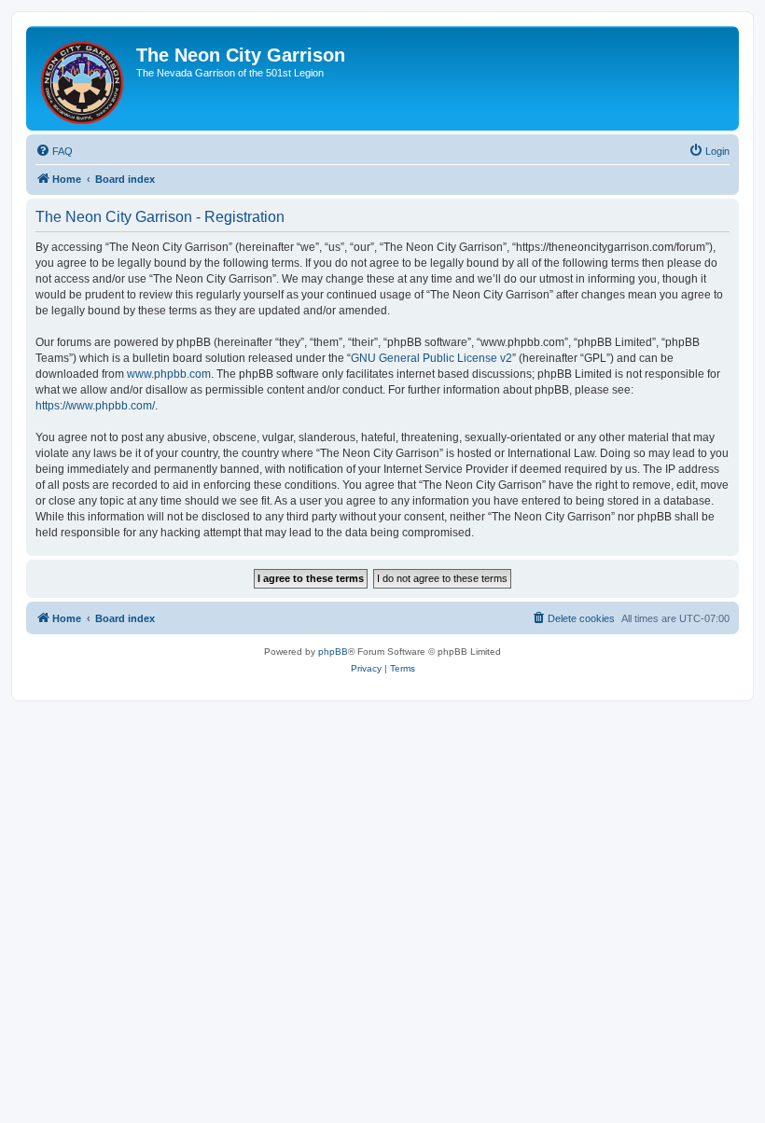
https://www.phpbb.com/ (95, 405)
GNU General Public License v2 (431, 358)
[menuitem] (54, 151)
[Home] (83, 78)
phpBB (333, 651)
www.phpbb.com (169, 374)
